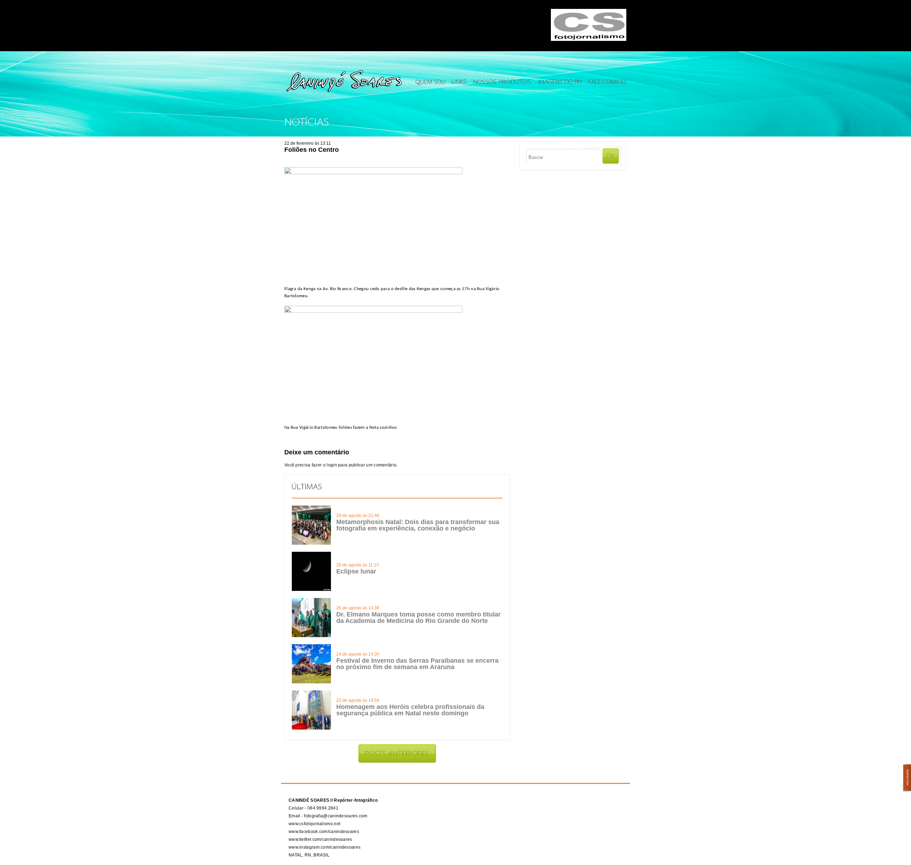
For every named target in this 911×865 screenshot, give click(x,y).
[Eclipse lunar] (311, 589)
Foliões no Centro (311, 149)
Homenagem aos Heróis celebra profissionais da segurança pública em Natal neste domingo (410, 710)
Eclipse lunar (356, 571)
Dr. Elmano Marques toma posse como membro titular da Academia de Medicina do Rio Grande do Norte (418, 617)
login (332, 465)
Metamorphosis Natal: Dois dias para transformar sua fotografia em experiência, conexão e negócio (417, 525)
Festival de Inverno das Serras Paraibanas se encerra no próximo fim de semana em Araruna (417, 664)
